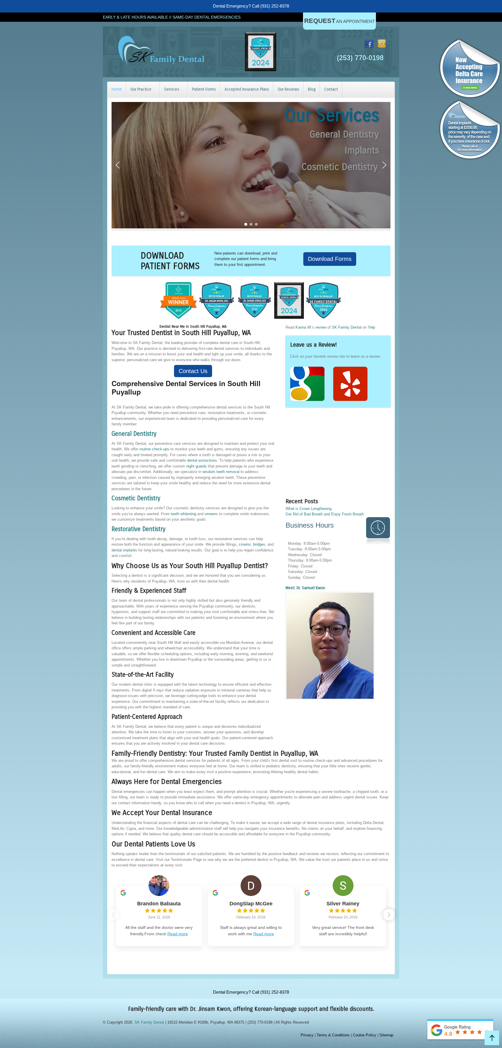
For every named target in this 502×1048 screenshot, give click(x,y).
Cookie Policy (364, 1035)
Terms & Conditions (333, 1035)
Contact (331, 89)
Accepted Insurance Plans (247, 89)
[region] (251, 165)
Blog (311, 89)
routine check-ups (154, 449)
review (320, 327)
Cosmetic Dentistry (136, 498)
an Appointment (339, 20)
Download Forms (330, 259)
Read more (177, 933)
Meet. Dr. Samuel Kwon (305, 587)
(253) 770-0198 (360, 58)
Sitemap (386, 1035)
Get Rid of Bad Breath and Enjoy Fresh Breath (325, 514)
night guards (196, 466)
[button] (117, 165)
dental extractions (202, 460)
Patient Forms (204, 89)
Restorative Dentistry (139, 529)
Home (117, 89)
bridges (259, 544)
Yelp (371, 327)
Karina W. (303, 327)
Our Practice (140, 89)
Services (171, 89)
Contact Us (193, 371)
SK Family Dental (346, 327)
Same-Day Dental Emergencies (207, 17)
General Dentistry (134, 434)
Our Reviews (288, 89)
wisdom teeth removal (220, 472)
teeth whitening (183, 514)
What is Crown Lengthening (308, 508)
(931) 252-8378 (274, 5)
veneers (211, 514)
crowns (245, 544)
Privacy (307, 1035)
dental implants (124, 550)
